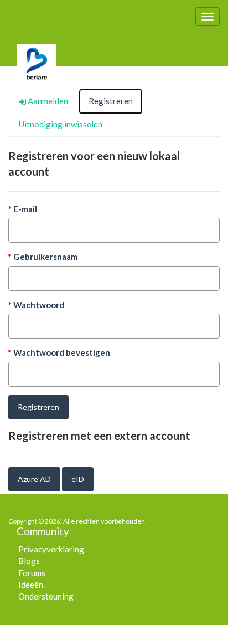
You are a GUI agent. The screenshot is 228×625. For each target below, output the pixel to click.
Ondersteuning (46, 596)
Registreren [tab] (111, 101)
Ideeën (30, 585)
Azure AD (34, 479)
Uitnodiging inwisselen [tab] (60, 124)
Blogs (29, 561)
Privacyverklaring (51, 549)
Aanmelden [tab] (47, 101)
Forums (31, 573)
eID (77, 479)
